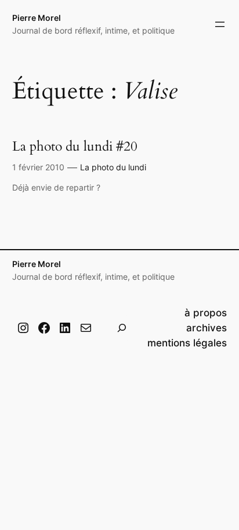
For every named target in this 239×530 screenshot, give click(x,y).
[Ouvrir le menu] (220, 24)
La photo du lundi (113, 167)
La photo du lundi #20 (74, 146)
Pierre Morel (36, 18)
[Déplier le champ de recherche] (122, 327)
